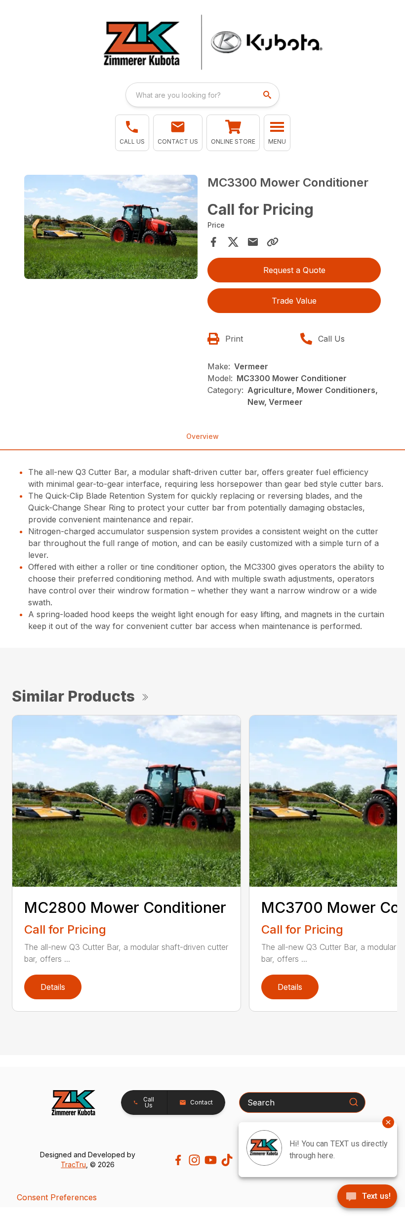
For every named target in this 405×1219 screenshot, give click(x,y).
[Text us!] (367, 1197)
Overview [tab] (202, 436)
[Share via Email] (253, 242)
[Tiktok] (227, 1160)
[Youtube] (210, 1160)
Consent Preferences (57, 1197)
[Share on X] (233, 242)
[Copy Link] (273, 242)
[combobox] (202, 95)
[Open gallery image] (111, 227)
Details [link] (52, 987)
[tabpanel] (111, 228)
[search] (268, 94)
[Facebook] (178, 1160)
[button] (132, 133)
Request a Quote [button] (294, 270)
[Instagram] (194, 1160)
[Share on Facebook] (213, 242)
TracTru (73, 1164)
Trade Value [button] (294, 301)
